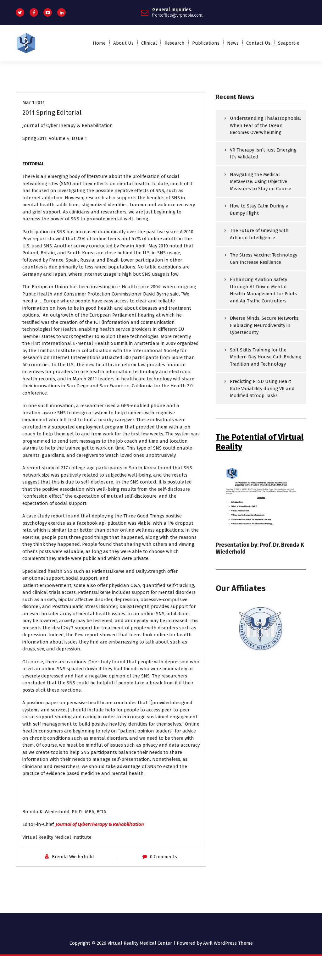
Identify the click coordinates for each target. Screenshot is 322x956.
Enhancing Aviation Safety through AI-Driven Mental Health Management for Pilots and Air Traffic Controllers (263, 290)
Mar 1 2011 (33, 102)
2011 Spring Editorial (51, 112)
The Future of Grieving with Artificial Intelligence (259, 234)
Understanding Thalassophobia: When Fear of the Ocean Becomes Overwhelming (265, 125)
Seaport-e (288, 43)
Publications (205, 43)
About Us (123, 43)
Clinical (149, 43)
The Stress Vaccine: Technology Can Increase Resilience (263, 258)
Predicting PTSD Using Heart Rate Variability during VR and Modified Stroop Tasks (262, 388)
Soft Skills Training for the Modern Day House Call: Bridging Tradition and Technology (265, 357)
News (233, 43)
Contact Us (258, 43)
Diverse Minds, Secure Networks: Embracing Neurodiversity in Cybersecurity (264, 325)
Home (99, 43)
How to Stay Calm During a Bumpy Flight (259, 209)
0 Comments (163, 856)
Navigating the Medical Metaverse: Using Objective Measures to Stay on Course (260, 181)
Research (174, 43)
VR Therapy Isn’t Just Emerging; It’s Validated (263, 153)
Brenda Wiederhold (73, 856)
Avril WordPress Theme (228, 943)
